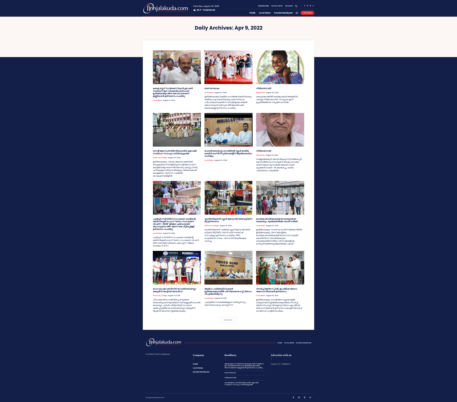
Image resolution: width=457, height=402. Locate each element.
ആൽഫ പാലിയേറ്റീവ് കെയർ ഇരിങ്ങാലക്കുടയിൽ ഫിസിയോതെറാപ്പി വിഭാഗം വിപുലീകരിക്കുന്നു (228, 291)
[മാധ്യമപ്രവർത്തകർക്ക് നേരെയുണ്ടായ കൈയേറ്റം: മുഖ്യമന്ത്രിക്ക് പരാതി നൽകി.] (280, 198)
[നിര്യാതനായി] (280, 67)
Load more (228, 320)
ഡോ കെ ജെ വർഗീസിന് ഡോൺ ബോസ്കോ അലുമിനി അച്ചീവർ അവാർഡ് (174, 290)
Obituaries (260, 93)
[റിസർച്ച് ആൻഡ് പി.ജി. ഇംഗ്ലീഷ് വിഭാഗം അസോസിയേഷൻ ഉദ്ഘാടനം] (280, 268)
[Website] (310, 6)
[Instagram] (307, 6)
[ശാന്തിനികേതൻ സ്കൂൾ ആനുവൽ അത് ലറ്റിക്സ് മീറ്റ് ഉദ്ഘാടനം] (228, 198)
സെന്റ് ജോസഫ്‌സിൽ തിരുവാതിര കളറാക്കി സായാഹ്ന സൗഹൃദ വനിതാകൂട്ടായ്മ (174, 152)
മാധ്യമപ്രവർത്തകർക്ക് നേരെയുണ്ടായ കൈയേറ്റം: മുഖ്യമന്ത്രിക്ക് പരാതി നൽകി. (277, 220)
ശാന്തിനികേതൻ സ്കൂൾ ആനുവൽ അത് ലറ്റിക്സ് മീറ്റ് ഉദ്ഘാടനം (228, 220)
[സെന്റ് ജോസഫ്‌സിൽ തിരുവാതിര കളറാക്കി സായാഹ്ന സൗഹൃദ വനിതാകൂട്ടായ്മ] (177, 130)
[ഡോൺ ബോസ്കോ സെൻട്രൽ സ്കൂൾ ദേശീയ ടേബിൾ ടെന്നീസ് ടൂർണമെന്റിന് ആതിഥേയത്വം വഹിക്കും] (228, 130)
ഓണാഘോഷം (211, 88)
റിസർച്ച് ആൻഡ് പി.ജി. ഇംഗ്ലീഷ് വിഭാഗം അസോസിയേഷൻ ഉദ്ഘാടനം (276, 290)
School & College (160, 158)
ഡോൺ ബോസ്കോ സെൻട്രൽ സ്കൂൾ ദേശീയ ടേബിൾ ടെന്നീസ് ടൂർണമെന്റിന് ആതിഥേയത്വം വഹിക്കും (228, 153)
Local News (157, 100)
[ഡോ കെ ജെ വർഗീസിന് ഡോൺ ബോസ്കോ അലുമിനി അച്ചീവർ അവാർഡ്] (177, 268)
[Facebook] (304, 6)
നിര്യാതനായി (263, 88)
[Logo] (156, 8)
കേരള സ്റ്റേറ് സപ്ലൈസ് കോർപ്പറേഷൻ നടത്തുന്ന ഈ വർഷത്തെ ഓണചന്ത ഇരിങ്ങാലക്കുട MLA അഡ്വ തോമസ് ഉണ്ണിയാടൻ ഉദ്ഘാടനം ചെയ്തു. (173, 92)
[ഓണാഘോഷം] (228, 67)
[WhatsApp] (313, 6)
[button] (296, 6)
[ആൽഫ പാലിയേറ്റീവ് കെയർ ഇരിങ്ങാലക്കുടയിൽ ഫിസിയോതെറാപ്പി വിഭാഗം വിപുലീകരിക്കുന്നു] (228, 268)
